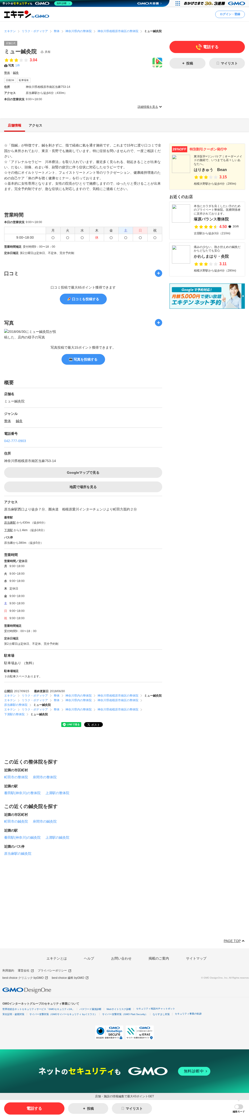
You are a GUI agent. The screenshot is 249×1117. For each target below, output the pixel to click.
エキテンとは (56, 958)
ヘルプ (89, 958)
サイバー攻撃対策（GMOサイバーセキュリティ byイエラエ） (63, 1014)
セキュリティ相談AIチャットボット (155, 1008)
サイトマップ (196, 958)
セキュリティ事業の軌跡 (188, 1013)
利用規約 (8, 970)
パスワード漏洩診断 (90, 1009)
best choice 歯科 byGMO (68, 978)
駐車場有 (24, 80)
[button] (239, 1108)
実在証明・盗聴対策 (13, 1014)
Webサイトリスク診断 (119, 1009)
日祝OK (10, 80)
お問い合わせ (121, 958)
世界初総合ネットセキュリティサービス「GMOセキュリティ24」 (38, 1009)
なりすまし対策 (161, 1014)
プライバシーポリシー (52, 970)
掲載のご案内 (159, 958)
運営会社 (23, 970)
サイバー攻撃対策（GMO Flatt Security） (125, 1014)
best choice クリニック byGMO (23, 978)
